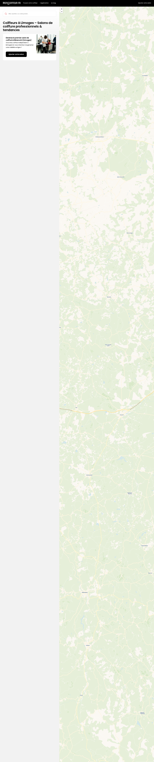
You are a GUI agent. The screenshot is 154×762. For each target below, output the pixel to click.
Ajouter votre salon (144, 3)
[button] (61, 9)
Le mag (53, 3)
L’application (44, 3)
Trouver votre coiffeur (30, 3)
